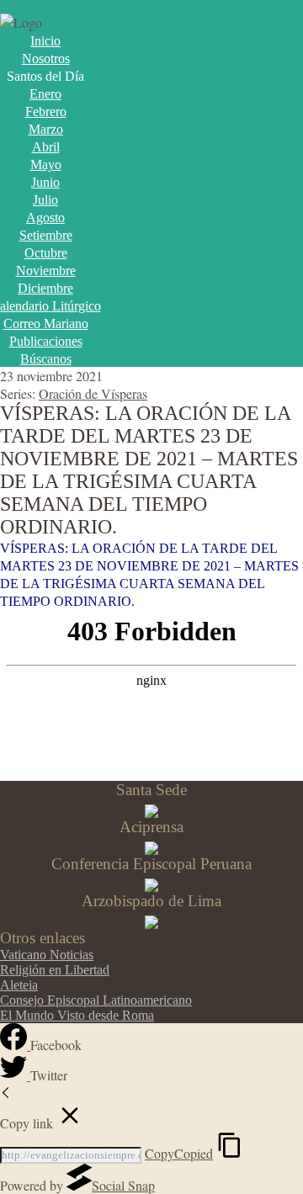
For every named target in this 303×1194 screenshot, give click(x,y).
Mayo (45, 164)
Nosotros (46, 58)
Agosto (45, 217)
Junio (45, 182)
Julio (45, 200)
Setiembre (45, 235)
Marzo (46, 129)
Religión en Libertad (54, 970)
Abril (46, 147)
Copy (179, 1153)
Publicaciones (45, 341)
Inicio (45, 41)
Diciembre (45, 288)
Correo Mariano (45, 323)
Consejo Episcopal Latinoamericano (96, 1000)
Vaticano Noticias (46, 954)
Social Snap (123, 1185)
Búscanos (46, 359)
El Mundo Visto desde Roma (77, 1015)
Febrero (45, 111)
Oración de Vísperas (93, 393)
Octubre (45, 253)
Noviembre (46, 270)
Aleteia (19, 985)
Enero (45, 94)
